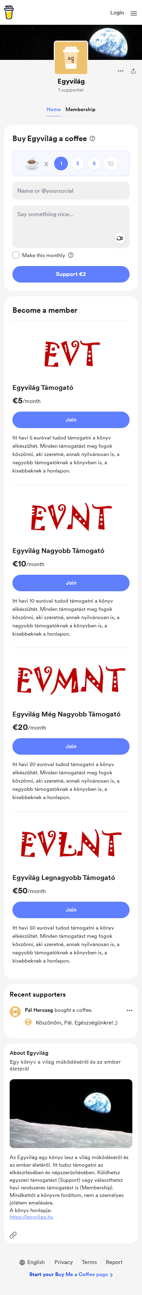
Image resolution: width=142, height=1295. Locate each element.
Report (114, 1262)
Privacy (63, 1262)
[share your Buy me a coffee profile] (133, 70)
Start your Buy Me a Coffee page (68, 1274)
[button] (134, 13)
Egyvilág (71, 81)
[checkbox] (38, 255)
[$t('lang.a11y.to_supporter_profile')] (28, 1022)
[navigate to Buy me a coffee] (9, 12)
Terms (89, 1262)
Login (117, 12)
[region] (71, 208)
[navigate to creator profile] (71, 58)
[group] (71, 406)
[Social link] (13, 1235)
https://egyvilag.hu (31, 1217)
